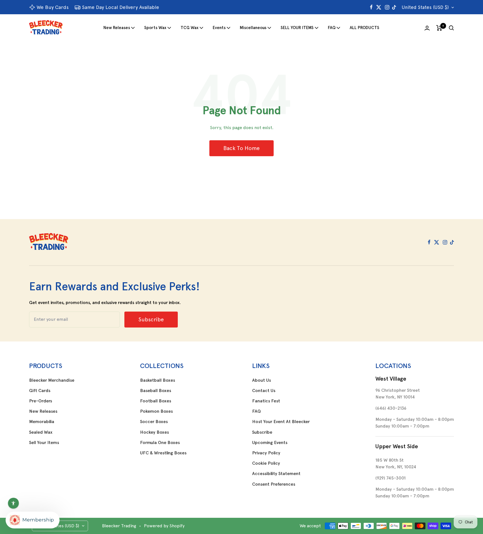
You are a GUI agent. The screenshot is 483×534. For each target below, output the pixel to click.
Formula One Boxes (160, 442)
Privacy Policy (266, 452)
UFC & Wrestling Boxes (163, 452)
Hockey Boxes (154, 432)
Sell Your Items (44, 442)
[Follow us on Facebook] (371, 7)
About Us (261, 380)
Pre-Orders (40, 401)
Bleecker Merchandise (51, 380)
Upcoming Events (269, 442)
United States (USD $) (425, 7)
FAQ (331, 27)
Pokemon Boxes (156, 411)
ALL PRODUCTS (364, 27)
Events (219, 27)
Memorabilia (41, 421)
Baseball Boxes (155, 390)
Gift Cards (39, 390)
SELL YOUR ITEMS (297, 27)
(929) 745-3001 (390, 478)
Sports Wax (155, 27)
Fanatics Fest (266, 401)
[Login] (427, 28)
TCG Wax (189, 27)
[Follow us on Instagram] (387, 7)
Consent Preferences (273, 484)
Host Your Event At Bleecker (281, 421)
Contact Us (263, 390)
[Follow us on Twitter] (378, 7)
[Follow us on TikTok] (394, 7)
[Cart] (439, 28)
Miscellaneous (253, 27)
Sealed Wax (41, 432)
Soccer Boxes (154, 421)
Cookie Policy (266, 463)
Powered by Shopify (164, 525)
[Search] (451, 27)
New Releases (116, 27)
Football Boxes (155, 401)
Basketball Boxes (157, 380)
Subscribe (262, 432)
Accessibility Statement (276, 473)
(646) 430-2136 (390, 408)
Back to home (241, 148)
